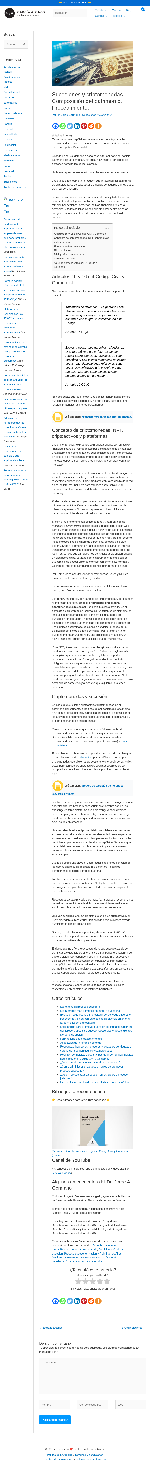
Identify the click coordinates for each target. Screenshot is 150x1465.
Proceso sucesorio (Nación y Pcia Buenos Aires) (93, 1253)
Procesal (9, 171)
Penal (7, 165)
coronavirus (10, 102)
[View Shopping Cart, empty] (143, 13)
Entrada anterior (51, 1327)
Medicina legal (12, 155)
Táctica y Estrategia (15, 187)
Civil (6, 86)
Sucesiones (10, 181)
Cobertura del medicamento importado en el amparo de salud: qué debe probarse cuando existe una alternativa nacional (15, 233)
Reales (8, 176)
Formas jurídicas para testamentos (81, 1038)
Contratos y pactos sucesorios (84, 1261)
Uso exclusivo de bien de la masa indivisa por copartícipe (94, 1082)
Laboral (8, 139)
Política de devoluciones (59, 1459)
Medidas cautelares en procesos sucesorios (78, 1257)
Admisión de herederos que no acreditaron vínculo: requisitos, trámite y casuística (15, 427)
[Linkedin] (77, 126)
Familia (8, 123)
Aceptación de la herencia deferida (80, 1042)
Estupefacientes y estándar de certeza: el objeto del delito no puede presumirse (16, 351)
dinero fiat (86, 757)
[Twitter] (70, 126)
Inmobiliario (10, 134)
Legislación (10, 144)
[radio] (78, 1282)
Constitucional (12, 92)
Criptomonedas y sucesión (69, 246)
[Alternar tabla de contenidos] (105, 228)
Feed (8, 211)
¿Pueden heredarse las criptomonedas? (107, 416)
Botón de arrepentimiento (91, 1459)
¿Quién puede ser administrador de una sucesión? (90, 1062)
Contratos (9, 97)
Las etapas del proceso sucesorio (80, 1006)
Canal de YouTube (64, 258)
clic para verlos (62, 1172)
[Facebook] (55, 126)
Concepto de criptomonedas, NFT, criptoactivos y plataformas (81, 240)
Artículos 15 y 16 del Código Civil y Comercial (80, 233)
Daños (7, 107)
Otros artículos (62, 250)
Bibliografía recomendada (69, 254)
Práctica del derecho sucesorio (78, 1249)
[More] (98, 126)
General (8, 129)
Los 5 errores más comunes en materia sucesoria (90, 1010)
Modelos (9, 160)
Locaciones (10, 150)
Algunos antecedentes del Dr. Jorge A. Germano (76, 265)
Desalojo (9, 118)
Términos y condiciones (89, 1454)
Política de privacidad (59, 1454)
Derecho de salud (14, 113)
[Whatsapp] (62, 126)
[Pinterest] (84, 126)
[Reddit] (91, 126)
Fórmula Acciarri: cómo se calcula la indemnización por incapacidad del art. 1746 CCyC (15, 290)
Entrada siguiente (134, 1327)
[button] (104, 10)
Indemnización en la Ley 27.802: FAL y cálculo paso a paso (15, 403)
